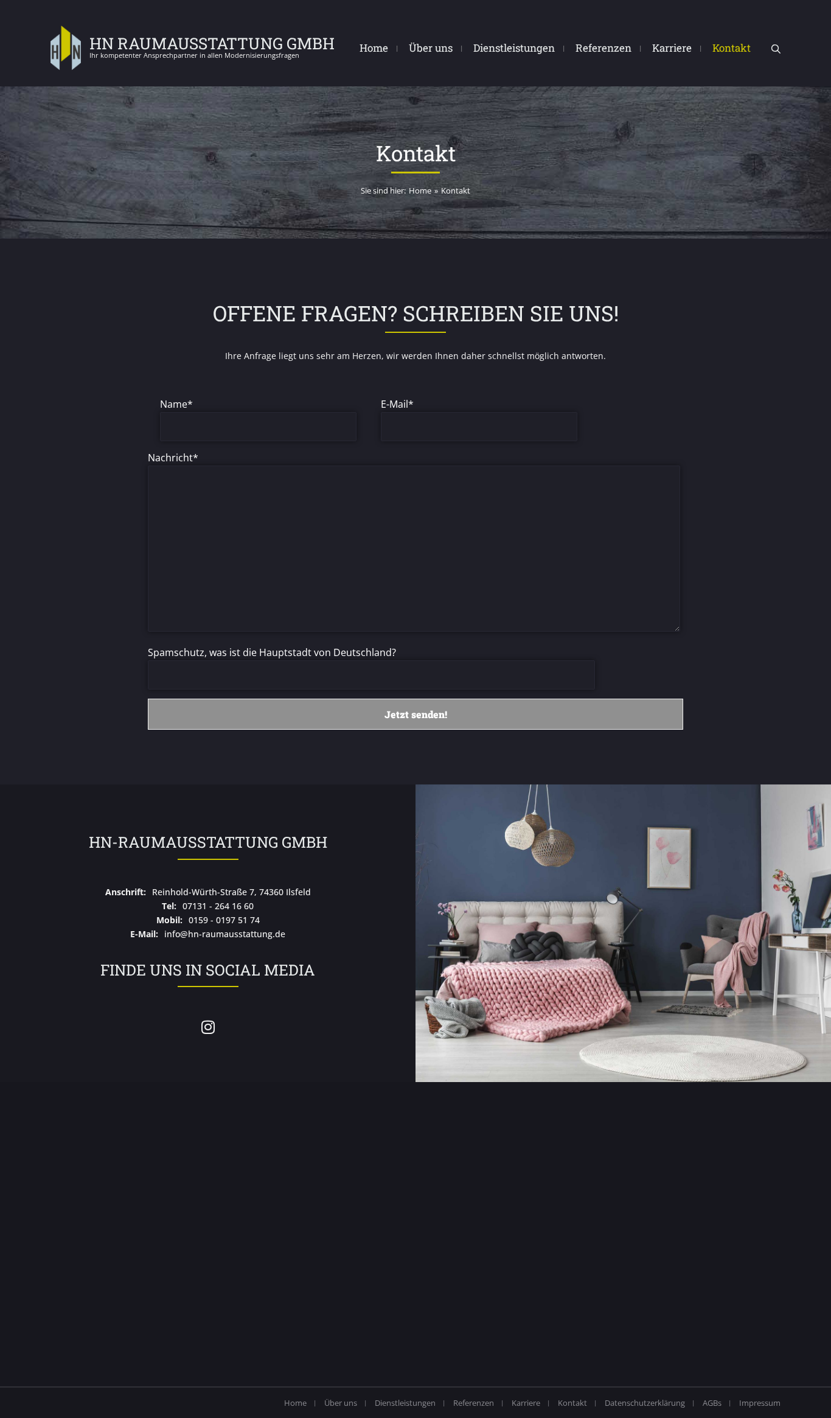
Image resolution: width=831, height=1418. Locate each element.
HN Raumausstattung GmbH (212, 43)
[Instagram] (208, 1026)
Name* (176, 404)
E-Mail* (397, 404)
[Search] (776, 49)
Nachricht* (173, 457)
